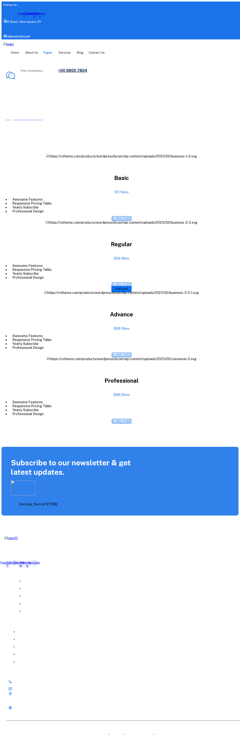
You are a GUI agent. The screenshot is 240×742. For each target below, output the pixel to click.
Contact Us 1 (32, 611)
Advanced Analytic (30, 632)
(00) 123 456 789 (24, 682)
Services (64, 52)
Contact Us (97, 52)
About (100, 734)
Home (15, 52)
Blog (80, 52)
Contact (164, 734)
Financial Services (30, 662)
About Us (31, 52)
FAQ (26, 596)
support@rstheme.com (28, 689)
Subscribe (121, 218)
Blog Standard (33, 603)
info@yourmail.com (17, 36)
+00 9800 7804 (72, 70)
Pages (47, 52)
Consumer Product (30, 654)
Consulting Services (31, 647)
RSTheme (52, 727)
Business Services (30, 639)
